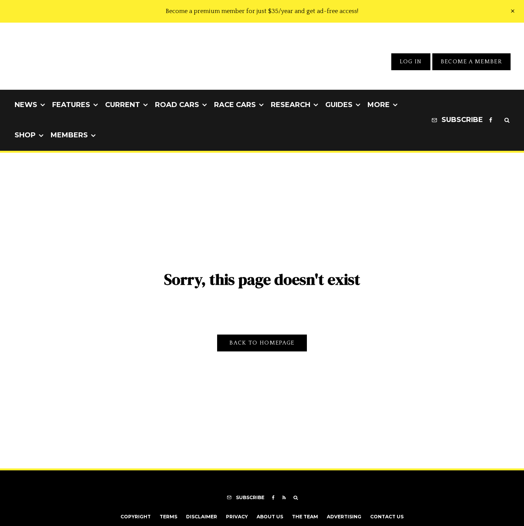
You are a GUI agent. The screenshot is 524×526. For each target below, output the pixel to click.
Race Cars (235, 105)
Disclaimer (201, 516)
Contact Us (387, 516)
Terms (168, 516)
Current (122, 105)
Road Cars (177, 105)
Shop (25, 135)
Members (69, 135)
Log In (411, 61)
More (378, 105)
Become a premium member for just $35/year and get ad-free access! (262, 11)
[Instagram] (498, 120)
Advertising (344, 516)
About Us (270, 516)
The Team (305, 516)
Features (71, 105)
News (26, 105)
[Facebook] (490, 120)
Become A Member (471, 61)
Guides (339, 105)
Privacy (237, 516)
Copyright (135, 516)
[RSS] (284, 497)
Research (290, 105)
